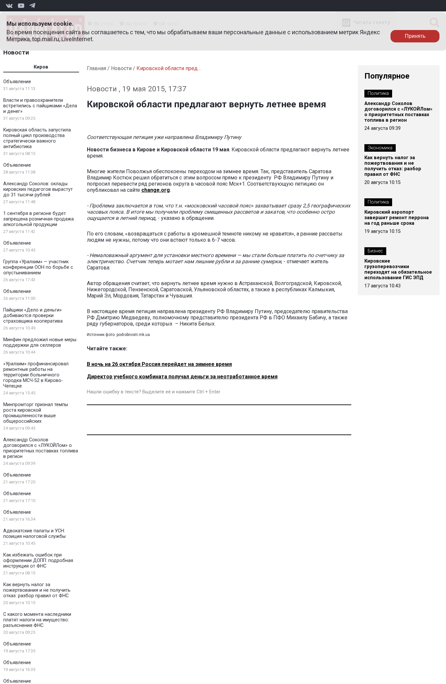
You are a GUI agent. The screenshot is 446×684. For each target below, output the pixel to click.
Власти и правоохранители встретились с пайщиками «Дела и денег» (40, 106)
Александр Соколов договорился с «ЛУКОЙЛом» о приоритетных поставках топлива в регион (40, 448)
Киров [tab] (41, 67)
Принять (415, 36)
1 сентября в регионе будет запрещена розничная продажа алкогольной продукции (38, 219)
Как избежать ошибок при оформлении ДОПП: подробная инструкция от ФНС (38, 560)
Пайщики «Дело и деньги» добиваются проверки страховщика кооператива (33, 315)
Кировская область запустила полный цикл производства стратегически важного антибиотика (37, 138)
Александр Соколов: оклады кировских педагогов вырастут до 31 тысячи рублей (38, 189)
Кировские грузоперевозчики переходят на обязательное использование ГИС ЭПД (398, 269)
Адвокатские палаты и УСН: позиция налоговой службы (34, 533)
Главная (96, 68)
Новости (16, 52)
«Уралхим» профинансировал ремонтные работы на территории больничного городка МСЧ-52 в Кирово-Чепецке (36, 375)
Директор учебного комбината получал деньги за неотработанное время (182, 376)
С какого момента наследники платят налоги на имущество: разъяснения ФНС (37, 620)
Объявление (17, 81)
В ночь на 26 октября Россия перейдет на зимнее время (159, 364)
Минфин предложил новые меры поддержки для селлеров (39, 342)
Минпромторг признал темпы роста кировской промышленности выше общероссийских (35, 413)
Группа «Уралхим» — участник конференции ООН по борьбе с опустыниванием (38, 267)
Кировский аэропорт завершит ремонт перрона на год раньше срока (396, 217)
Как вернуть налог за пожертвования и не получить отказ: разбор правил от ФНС (37, 590)
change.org (155, 190)
